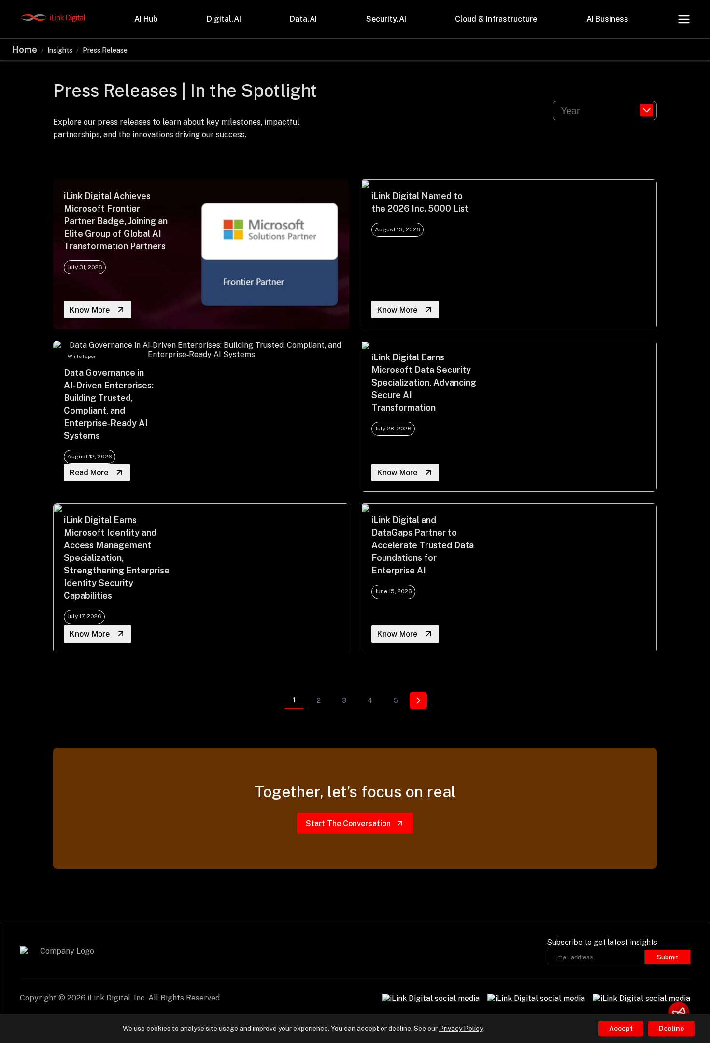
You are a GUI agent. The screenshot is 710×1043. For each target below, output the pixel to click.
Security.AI (386, 19)
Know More (90, 309)
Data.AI (303, 19)
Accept (621, 1028)
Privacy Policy (461, 1028)
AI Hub (145, 19)
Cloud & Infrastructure (496, 19)
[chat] (679, 1012)
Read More (89, 472)
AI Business (607, 19)
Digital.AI (224, 19)
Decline (671, 1028)
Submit (667, 957)
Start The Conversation (348, 823)
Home (24, 49)
